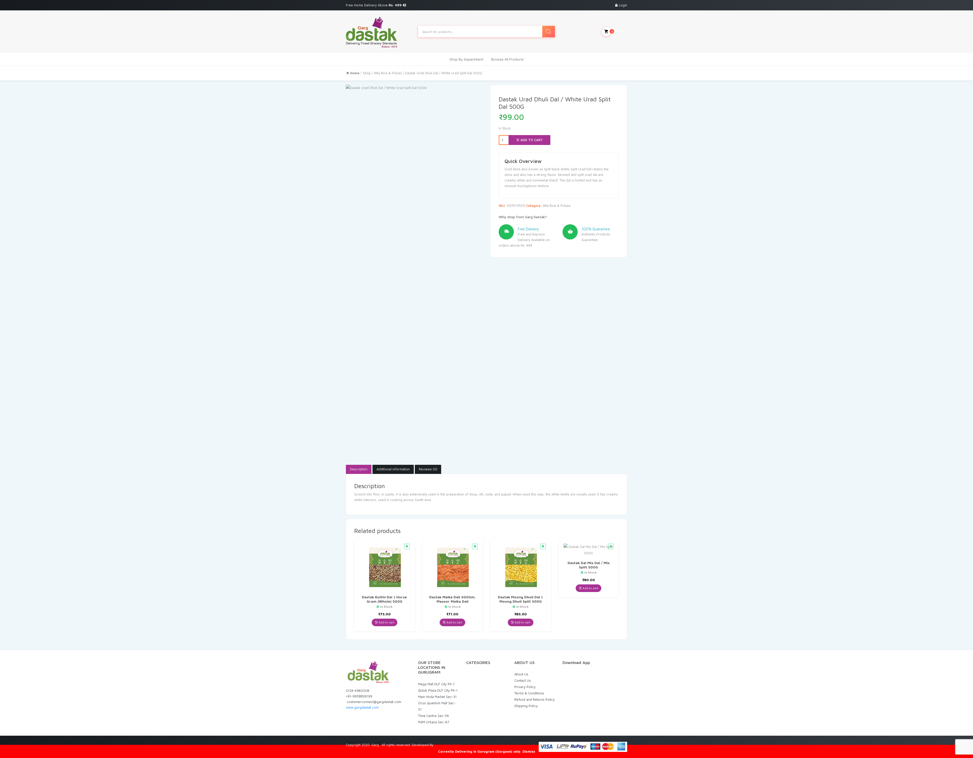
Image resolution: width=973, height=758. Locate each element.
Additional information (393, 469)
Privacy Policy (525, 687)
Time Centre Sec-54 (433, 716)
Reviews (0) (428, 469)
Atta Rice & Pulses (388, 73)
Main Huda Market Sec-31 (437, 697)
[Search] (548, 31)
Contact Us (522, 680)
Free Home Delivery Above (374, 5)
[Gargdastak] (371, 31)
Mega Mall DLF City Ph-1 (436, 684)
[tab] (358, 469)
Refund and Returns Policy (534, 699)
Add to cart (531, 140)
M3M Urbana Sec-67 (433, 722)
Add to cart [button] (386, 622)
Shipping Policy (526, 706)
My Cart (619, 31)
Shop (367, 73)
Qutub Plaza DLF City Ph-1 (438, 690)
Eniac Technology (448, 745)
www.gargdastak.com (362, 707)
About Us (521, 674)
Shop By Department (466, 59)
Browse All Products (507, 59)
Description (358, 469)
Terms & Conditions (529, 693)
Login (623, 5)
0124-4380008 (357, 691)
